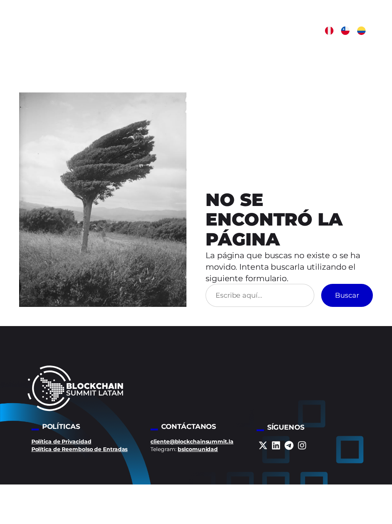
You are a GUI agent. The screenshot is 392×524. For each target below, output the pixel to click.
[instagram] (302, 445)
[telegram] (289, 445)
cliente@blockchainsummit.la (191, 441)
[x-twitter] (263, 445)
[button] (329, 31)
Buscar (347, 295)
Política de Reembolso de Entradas (79, 449)
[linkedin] (276, 445)
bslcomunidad (198, 449)
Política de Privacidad (61, 441)
